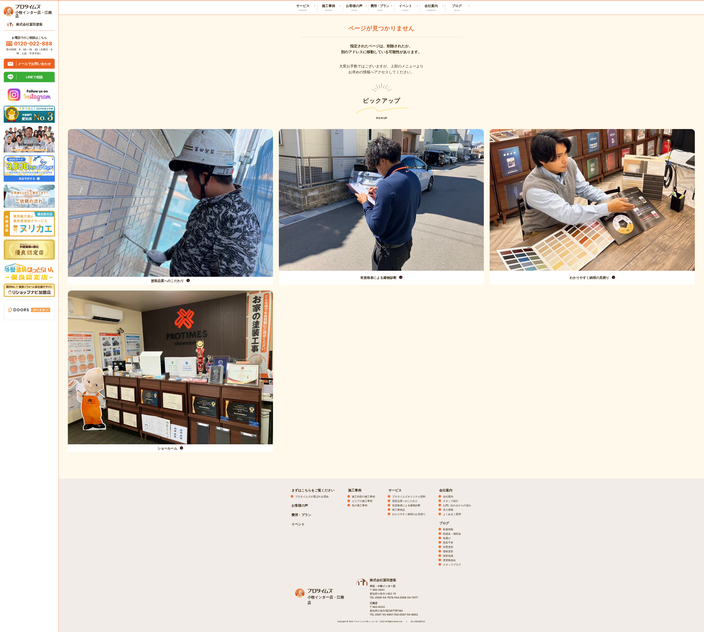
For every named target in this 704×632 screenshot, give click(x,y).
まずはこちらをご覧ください (313, 490)
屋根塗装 (448, 551)
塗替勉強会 (449, 560)
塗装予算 (448, 542)
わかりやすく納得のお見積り (409, 514)
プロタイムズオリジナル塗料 (409, 496)
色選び (447, 538)
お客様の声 (354, 7)
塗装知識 (448, 555)
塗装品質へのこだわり (405, 500)
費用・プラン (380, 7)
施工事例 (328, 7)
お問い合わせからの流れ (457, 505)
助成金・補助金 (452, 533)
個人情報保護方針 (418, 621)
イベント (405, 7)
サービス (395, 490)
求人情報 (448, 509)
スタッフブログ (452, 564)
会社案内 (431, 7)
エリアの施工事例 (362, 500)
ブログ (457, 7)
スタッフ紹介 (450, 500)
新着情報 (448, 529)
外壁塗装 (448, 546)
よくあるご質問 (452, 514)
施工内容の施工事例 (363, 496)
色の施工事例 (359, 505)
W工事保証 (398, 509)
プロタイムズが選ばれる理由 (312, 496)
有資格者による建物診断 (406, 505)
